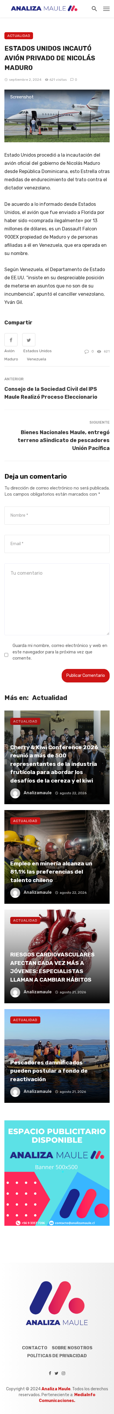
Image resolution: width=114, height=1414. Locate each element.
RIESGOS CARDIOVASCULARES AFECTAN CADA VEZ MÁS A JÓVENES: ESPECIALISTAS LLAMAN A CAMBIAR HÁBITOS (52, 967)
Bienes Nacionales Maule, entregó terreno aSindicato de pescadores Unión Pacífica (64, 440)
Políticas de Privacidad (57, 1355)
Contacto (34, 1347)
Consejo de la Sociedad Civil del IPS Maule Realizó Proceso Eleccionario (50, 393)
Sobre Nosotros (72, 1347)
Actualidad (18, 36)
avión (9, 351)
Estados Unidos (37, 351)
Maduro (11, 359)
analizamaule (37, 792)
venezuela (36, 359)
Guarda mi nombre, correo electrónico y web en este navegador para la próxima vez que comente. (60, 652)
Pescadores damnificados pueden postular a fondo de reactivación (49, 1071)
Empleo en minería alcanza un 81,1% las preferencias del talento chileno (51, 872)
